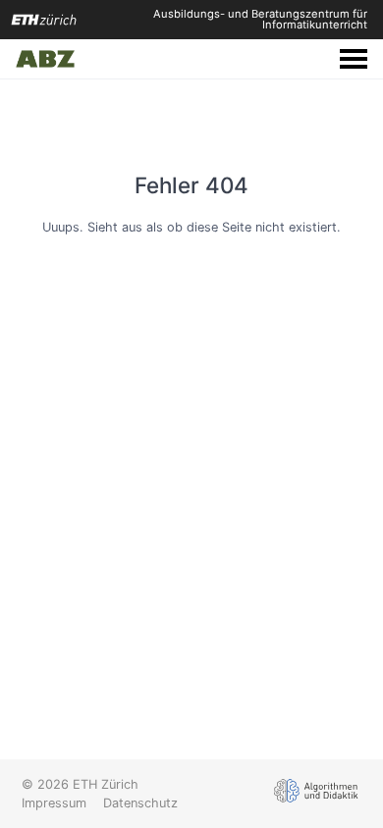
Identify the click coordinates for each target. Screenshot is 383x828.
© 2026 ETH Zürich (80, 784)
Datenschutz (140, 803)
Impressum (54, 803)
